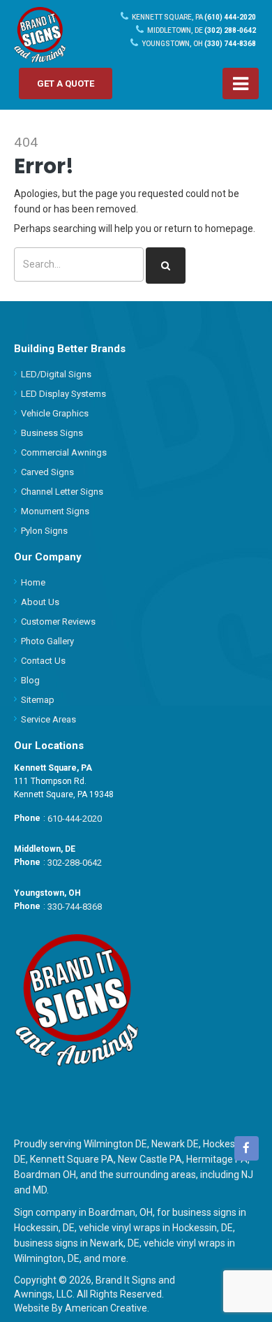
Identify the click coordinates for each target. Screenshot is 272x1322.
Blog (30, 680)
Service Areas (48, 719)
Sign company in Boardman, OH (83, 1212)
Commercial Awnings (64, 452)
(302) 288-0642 (201, 30)
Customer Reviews (58, 621)
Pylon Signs (44, 530)
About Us (40, 602)
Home (33, 582)
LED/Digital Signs (56, 374)
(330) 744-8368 (199, 44)
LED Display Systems (63, 393)
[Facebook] (246, 1148)
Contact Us (43, 660)
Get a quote (65, 83)
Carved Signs (47, 472)
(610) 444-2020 (194, 17)
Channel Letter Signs (62, 491)
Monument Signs (55, 511)
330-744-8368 (74, 906)
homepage (229, 228)
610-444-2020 (74, 818)
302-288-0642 (74, 862)
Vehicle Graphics (55, 413)
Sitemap (37, 700)
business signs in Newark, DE (76, 1243)
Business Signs (52, 433)
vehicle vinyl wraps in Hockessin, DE (156, 1227)
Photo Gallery (47, 641)
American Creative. (107, 1308)
